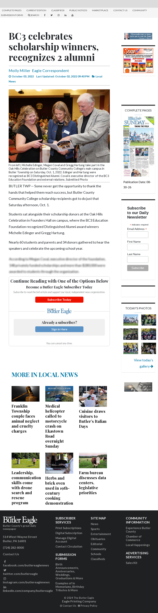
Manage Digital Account (65, 539)
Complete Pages (11, 10)
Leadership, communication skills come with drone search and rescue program (26, 487)
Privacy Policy (88, 605)
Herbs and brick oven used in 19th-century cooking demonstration (59, 490)
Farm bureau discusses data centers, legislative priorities (92, 482)
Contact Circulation (68, 546)
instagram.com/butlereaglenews (26, 582)
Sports (95, 529)
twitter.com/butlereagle (20, 573)
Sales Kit (131, 562)
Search (34, 15)
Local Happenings (138, 545)
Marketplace (100, 10)
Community (98, 549)
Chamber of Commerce (134, 538)
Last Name (133, 254)
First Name (134, 241)
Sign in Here (59, 329)
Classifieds (57, 10)
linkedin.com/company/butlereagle (28, 590)
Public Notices (78, 10)
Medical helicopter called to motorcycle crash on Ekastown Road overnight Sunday (56, 426)
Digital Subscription (68, 533)
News (94, 524)
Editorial (96, 544)
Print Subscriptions (68, 528)
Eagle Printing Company (79, 601)
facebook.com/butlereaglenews (26, 565)
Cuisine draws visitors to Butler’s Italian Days (93, 419)
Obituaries (98, 539)
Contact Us (120, 10)
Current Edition (36, 10)
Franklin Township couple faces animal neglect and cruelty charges (25, 418)
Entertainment (101, 534)
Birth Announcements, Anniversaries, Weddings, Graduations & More (69, 571)
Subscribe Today (59, 299)
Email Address (137, 229)
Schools (96, 554)
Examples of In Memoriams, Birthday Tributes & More (69, 586)
